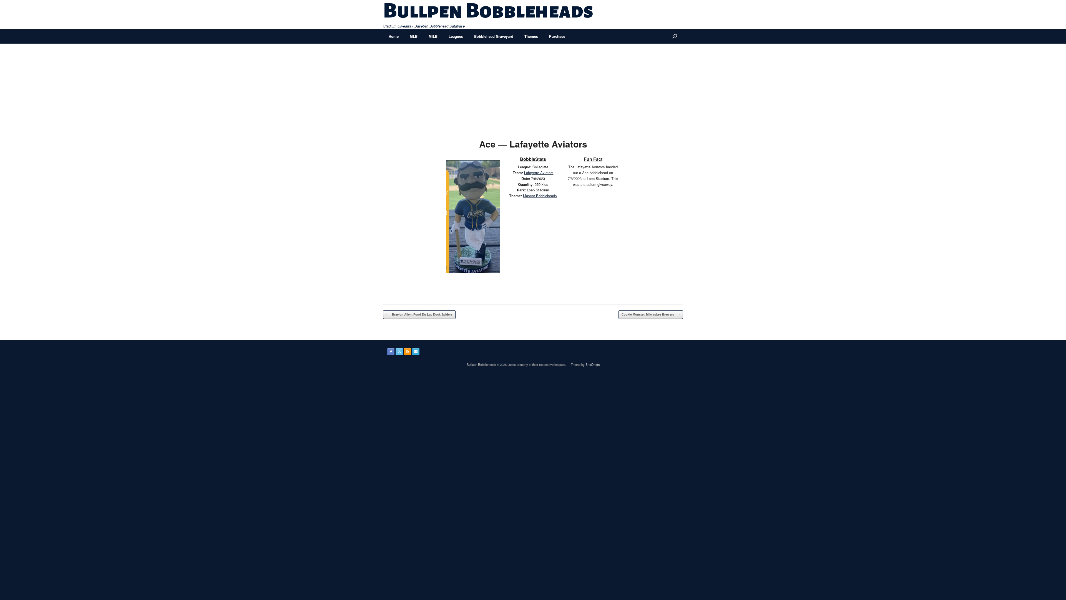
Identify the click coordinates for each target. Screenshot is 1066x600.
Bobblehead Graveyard (493, 36)
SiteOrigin (592, 364)
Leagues (456, 36)
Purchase (557, 36)
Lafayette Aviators (539, 172)
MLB (414, 36)
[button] (675, 36)
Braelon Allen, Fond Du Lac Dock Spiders (419, 314)
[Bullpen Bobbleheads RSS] (407, 351)
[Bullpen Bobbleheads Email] (415, 351)
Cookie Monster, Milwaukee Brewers (651, 314)
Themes (531, 36)
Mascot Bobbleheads (540, 195)
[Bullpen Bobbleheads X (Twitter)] (399, 351)
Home (394, 36)
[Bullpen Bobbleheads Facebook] (390, 351)
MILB (433, 36)
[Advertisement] (533, 85)
